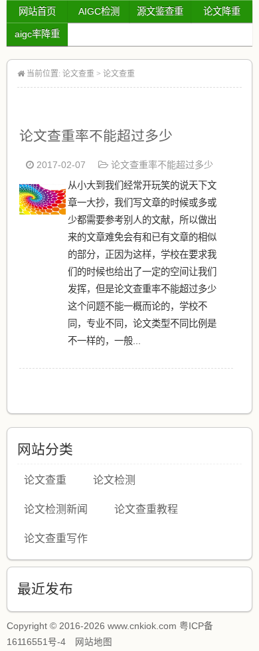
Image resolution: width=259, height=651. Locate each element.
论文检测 (114, 480)
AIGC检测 (99, 11)
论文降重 (221, 11)
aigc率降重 (37, 34)
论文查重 (78, 74)
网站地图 (93, 642)
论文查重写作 (56, 538)
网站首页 (37, 11)
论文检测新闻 (56, 509)
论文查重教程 (146, 509)
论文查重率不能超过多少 (96, 135)
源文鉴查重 (160, 11)
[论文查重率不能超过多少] (42, 211)
